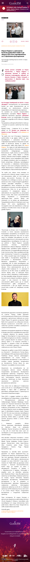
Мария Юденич (11, 512)
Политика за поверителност (15, 531)
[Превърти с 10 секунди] (11, 42)
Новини (4, 18)
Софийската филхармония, (9, 511)
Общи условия (15, 536)
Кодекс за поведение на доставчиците (15, 534)
